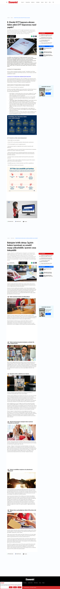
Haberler (12, 17)
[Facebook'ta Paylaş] (34, 36)
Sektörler (32, 2)
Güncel (22, 2)
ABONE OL (48, 93)
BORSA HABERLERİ (42, 46)
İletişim (43, 582)
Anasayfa (8, 17)
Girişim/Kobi (28, 2)
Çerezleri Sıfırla (30, 582)
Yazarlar (42, 2)
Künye (40, 582)
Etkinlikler (38, 2)
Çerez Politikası (24, 582)
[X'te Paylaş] (36, 36)
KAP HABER (51, 46)
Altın (50, 2)
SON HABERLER (42, 33)
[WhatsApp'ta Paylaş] (32, 36)
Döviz (46, 2)
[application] (22, 209)
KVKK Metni (36, 582)
